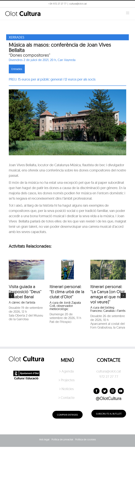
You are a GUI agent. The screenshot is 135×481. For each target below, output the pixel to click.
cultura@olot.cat (108, 371)
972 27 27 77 (108, 376)
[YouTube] (121, 391)
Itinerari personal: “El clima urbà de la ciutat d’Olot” (67, 291)
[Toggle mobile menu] (128, 13)
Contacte (68, 397)
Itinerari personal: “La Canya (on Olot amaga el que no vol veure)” (107, 294)
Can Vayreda (66, 60)
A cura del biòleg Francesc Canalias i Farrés (108, 309)
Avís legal (44, 439)
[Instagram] (113, 391)
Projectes (68, 380)
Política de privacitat (62, 439)
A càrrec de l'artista (22, 302)
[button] (127, 5)
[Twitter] (105, 391)
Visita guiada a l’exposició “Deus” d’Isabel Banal (25, 291)
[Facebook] (96, 391)
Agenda (68, 371)
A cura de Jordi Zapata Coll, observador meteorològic (65, 306)
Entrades (16, 69)
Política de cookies (85, 439)
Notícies (68, 389)
